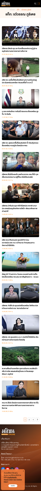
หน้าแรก (12, 9)
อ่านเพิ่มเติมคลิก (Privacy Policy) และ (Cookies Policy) (13, 479)
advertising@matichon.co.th (14, 458)
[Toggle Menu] (39, 4)
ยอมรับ (13, 486)
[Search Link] (35, 3)
